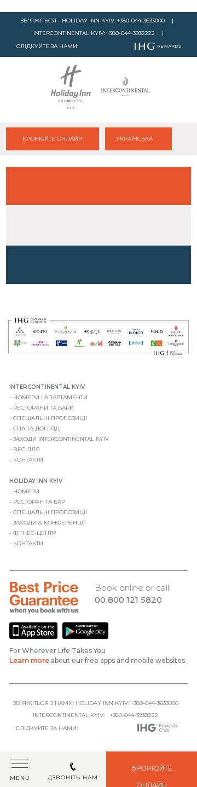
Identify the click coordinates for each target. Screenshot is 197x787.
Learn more (29, 660)
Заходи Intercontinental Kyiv (61, 438)
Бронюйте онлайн (52, 138)
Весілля (26, 449)
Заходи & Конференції (49, 522)
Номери (26, 491)
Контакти (28, 459)
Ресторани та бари (43, 407)
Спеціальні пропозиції (50, 418)
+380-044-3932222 (131, 33)
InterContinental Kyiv (47, 386)
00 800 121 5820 (128, 599)
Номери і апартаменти (50, 397)
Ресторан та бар (39, 501)
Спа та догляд (36, 428)
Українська (135, 138)
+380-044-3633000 (141, 20)
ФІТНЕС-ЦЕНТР (34, 533)
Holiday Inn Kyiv (35, 481)
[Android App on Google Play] (85, 636)
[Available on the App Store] (34, 636)
